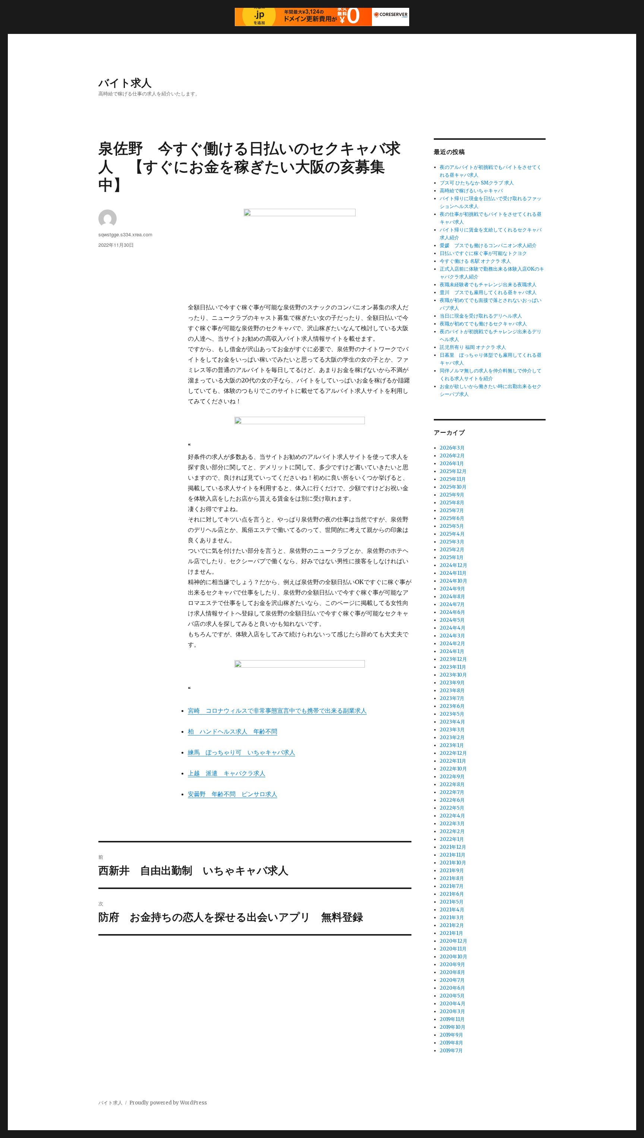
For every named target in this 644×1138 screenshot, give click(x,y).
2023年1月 (452, 745)
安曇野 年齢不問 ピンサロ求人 (232, 794)
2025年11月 (453, 479)
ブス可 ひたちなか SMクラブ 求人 (477, 183)
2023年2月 (452, 737)
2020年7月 (452, 980)
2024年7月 (452, 604)
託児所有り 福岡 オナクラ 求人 (473, 347)
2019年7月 (451, 1050)
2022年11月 (453, 761)
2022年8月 (452, 784)
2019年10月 (452, 1027)
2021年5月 (452, 902)
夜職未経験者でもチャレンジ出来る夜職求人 (488, 284)
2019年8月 (451, 1043)
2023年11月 (453, 667)
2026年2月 (452, 456)
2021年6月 (452, 894)
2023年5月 (452, 714)
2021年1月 (451, 933)
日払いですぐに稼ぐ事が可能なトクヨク (483, 253)
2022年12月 (453, 753)
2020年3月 (452, 1011)
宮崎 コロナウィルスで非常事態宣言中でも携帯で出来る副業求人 (277, 710)
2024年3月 (452, 636)
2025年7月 (452, 510)
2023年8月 (452, 690)
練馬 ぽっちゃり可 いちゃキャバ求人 (241, 752)
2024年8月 (452, 596)
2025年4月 (452, 534)
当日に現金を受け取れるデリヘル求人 (481, 316)
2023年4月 (452, 722)
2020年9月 (452, 964)
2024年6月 (452, 612)
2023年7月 (452, 698)
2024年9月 (452, 589)
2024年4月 (452, 628)
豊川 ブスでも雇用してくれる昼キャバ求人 (488, 292)
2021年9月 (452, 870)
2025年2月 (452, 549)
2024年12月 (453, 565)
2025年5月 (452, 526)
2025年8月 (452, 502)
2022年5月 (452, 808)
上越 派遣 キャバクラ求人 (226, 773)
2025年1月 (452, 557)
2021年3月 (452, 917)
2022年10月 (453, 769)
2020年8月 (452, 972)
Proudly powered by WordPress (168, 1103)
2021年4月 (452, 910)
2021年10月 (453, 863)
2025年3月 (452, 542)
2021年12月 (453, 847)
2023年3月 (452, 729)
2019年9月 (451, 1035)
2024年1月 (452, 651)
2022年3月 (452, 823)
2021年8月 (452, 878)
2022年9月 (452, 776)
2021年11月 (452, 855)
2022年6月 (452, 800)
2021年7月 (452, 886)
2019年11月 (452, 1019)
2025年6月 (452, 518)
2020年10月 (453, 956)
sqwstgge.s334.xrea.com (125, 234)
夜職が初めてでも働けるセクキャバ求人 (483, 324)
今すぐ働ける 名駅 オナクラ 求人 (475, 261)
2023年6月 (452, 706)
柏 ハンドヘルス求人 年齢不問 (232, 731)
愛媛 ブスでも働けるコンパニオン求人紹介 (488, 245)
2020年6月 (452, 988)
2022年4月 (452, 816)
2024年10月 (453, 581)
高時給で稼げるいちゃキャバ (471, 190)
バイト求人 (125, 82)
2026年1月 (452, 463)
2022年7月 (452, 792)
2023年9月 (452, 683)
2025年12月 (453, 471)
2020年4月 (452, 1003)
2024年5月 (452, 620)
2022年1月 (452, 839)
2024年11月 (453, 573)
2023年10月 (453, 675)
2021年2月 (452, 925)
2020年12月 (453, 941)
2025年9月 (452, 495)
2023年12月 (453, 659)
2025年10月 (453, 487)
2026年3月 (452, 448)
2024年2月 (452, 643)
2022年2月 (452, 831)
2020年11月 (453, 949)
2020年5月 (452, 996)
